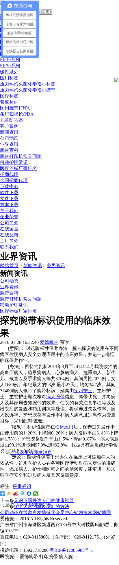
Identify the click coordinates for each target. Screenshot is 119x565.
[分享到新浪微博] (15, 493)
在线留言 (9, 228)
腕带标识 (22, 486)
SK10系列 (10, 59)
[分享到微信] (35, 493)
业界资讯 (9, 144)
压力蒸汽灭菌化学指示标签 (27, 83)
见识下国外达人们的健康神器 (44, 500)
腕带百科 (9, 150)
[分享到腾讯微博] (22, 493)
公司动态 (9, 138)
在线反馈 (9, 234)
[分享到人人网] (29, 493)
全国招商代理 (14, 180)
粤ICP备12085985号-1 (71, 550)
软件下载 (9, 192)
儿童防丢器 (11, 120)
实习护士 (83, 390)
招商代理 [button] (9, 174)
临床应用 (64, 426)
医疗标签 (9, 95)
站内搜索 (83, 512)
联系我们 (9, 246)
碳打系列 (9, 71)
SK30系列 (10, 65)
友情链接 (46, 512)
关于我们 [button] (9, 210)
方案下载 (9, 204)
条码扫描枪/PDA (17, 114)
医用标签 (9, 77)
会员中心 (64, 512)
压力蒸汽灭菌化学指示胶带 (27, 89)
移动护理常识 (14, 162)
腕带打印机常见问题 (21, 156)
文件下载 (9, 198)
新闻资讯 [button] (9, 132)
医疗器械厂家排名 (18, 168)
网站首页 (9, 265)
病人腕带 (55, 396)
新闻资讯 (32, 265)
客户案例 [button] (9, 126)
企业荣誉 (9, 216)
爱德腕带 (49, 342)
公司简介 (9, 222)
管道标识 (9, 101)
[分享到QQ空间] (9, 493)
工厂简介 (9, 240)
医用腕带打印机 (16, 108)
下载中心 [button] (9, 186)
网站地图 (101, 512)
